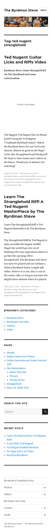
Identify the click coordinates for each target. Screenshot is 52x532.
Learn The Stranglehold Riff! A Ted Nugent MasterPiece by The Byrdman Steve (24, 206)
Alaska (10, 352)
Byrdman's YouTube (29, 173)
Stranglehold (14, 383)
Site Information (16, 368)
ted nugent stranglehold (22, 182)
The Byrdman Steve (21, 10)
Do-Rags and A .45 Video (20, 451)
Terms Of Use (17, 380)
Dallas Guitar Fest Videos (21, 356)
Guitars (11, 325)
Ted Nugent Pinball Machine (23, 447)
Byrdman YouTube (14, 501)
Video (10, 329)
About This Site (18, 372)
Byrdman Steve (15, 317)
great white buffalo (27, 176)
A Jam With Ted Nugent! (20, 443)
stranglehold (30, 179)
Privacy (14, 376)
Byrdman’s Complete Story (19, 480)
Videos (7, 494)
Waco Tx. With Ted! (17, 387)
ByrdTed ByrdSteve (17, 455)
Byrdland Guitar (11, 176)
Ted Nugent (36, 292)
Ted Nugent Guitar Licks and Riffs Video (25, 59)
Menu (43, 10)
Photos (8, 487)
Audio (7, 514)
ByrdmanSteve (26, 289)
